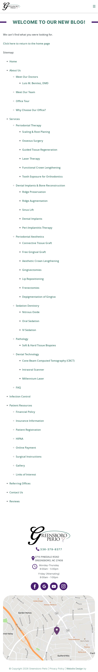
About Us (15, 70)
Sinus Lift (28, 210)
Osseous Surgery (32, 140)
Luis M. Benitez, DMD (35, 83)
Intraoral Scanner (33, 369)
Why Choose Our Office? (31, 110)
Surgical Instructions (28, 456)
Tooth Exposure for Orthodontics (42, 176)
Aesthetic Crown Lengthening (40, 261)
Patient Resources (20, 405)
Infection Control (19, 396)
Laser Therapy (31, 158)
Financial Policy (25, 412)
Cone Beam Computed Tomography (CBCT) (48, 360)
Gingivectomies (31, 270)
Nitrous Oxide (31, 312)
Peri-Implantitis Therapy (37, 227)
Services (14, 119)
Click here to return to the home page (26, 43)
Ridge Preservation (34, 192)
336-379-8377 (51, 549)
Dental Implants (32, 218)
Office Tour (22, 101)
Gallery (20, 465)
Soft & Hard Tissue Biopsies (39, 345)
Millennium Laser (33, 378)
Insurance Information (30, 421)
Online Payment (26, 447)
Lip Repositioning (33, 279)
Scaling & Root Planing (36, 132)
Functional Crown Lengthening (41, 167)
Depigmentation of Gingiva (39, 296)
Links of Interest (26, 474)
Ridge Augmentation (35, 201)
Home (13, 61)
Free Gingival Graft (34, 252)
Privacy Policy (57, 668)
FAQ (18, 387)
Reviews (14, 501)
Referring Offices (19, 483)
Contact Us (16, 492)
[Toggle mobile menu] (94, 6)
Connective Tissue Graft (37, 243)
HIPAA (19, 438)
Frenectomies (30, 288)
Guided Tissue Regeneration (39, 149)
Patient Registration (28, 429)
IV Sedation (29, 330)
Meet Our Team (25, 92)
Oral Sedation (30, 321)
